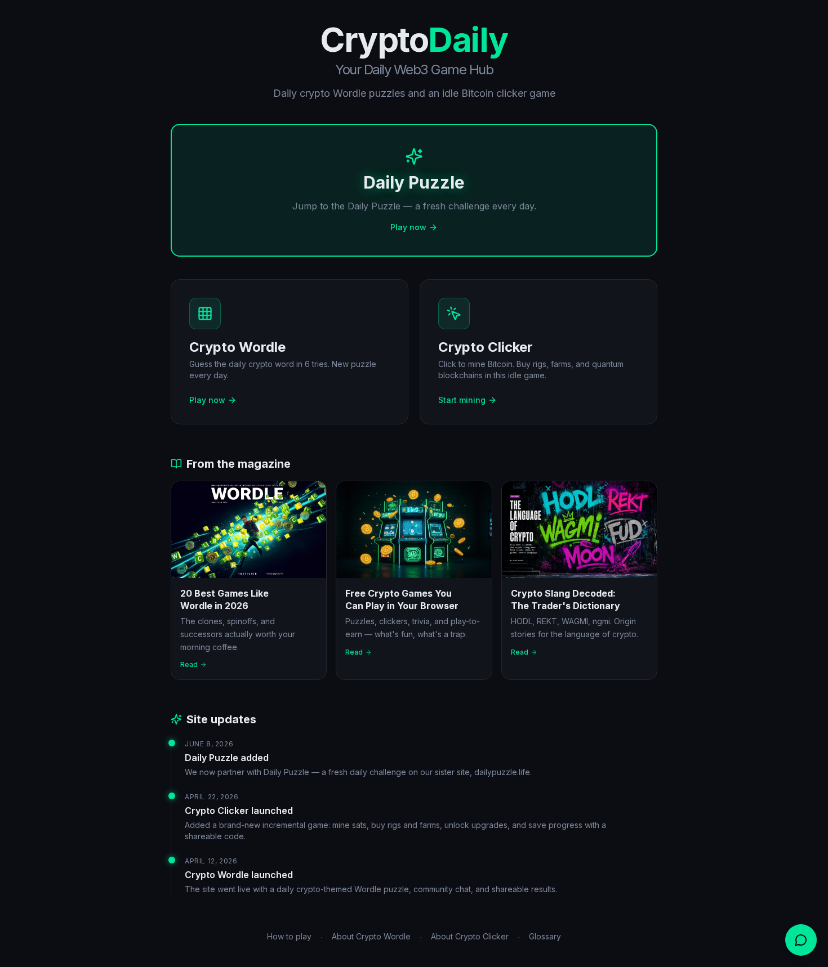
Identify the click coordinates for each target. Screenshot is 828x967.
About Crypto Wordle (371, 936)
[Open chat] (801, 940)
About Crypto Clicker (470, 936)
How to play (289, 936)
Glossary (545, 936)
